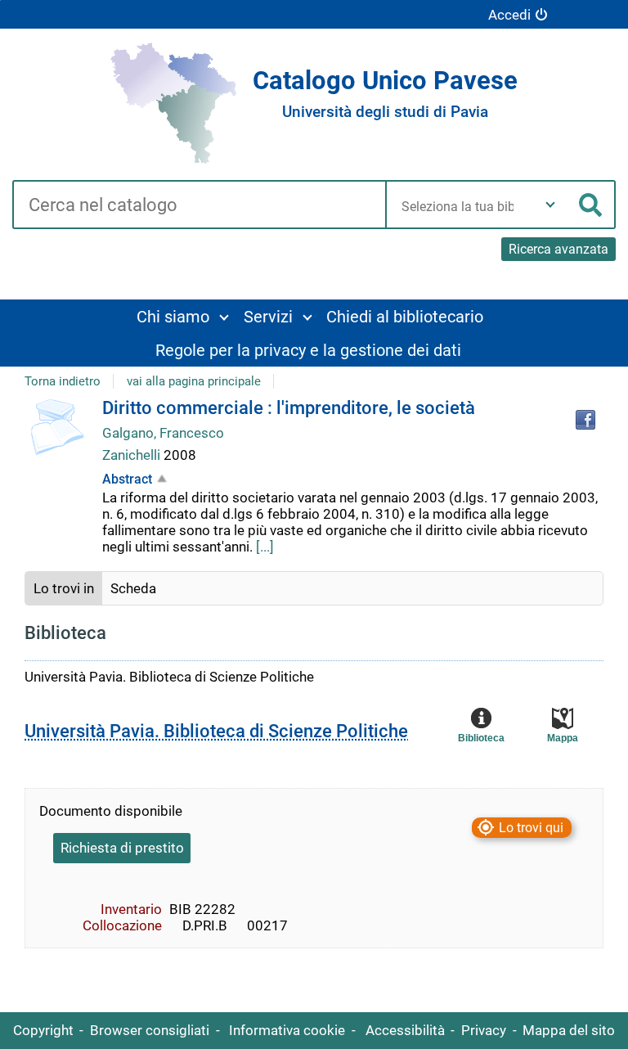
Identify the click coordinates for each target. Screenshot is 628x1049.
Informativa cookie (287, 1030)
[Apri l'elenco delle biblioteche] (550, 204)
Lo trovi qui (531, 827)
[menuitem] (182, 316)
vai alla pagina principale (194, 381)
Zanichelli (133, 455)
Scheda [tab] (133, 588)
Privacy (483, 1030)
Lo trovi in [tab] (64, 588)
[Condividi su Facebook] (585, 420)
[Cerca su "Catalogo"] (198, 206)
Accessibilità (405, 1030)
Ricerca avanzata (558, 249)
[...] (265, 546)
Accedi (509, 15)
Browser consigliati (149, 1030)
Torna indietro (63, 381)
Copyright (43, 1030)
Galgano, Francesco (163, 433)
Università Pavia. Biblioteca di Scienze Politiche (216, 731)
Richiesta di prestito (122, 848)
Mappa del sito (569, 1030)
